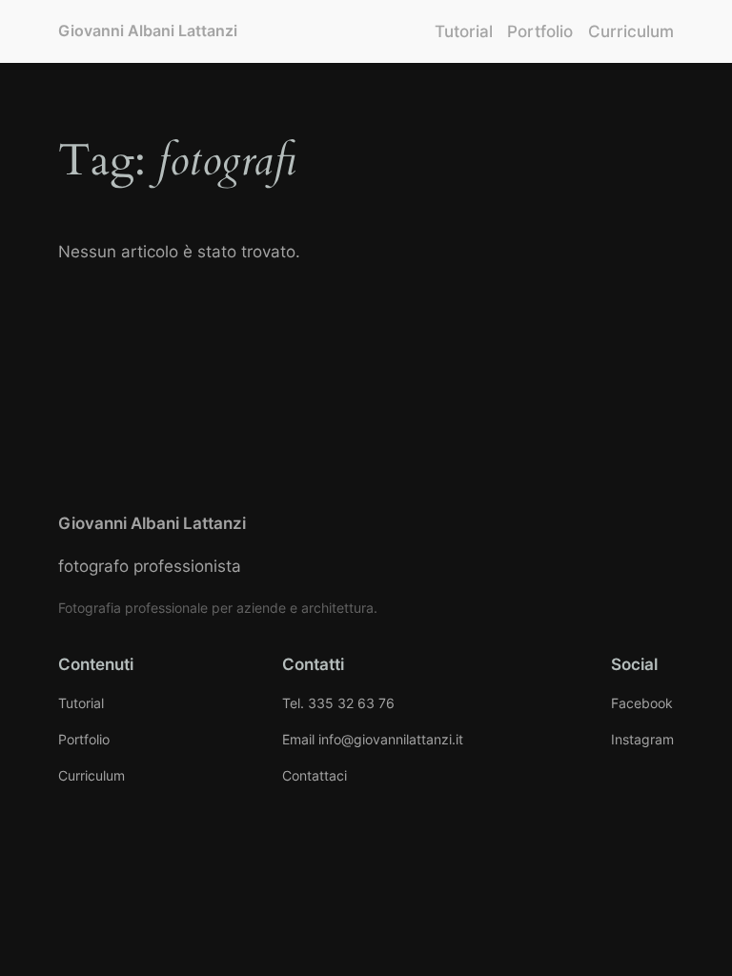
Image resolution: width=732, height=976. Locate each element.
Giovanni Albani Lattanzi (147, 30)
